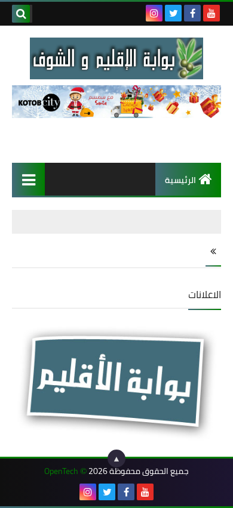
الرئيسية (180, 180)
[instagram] (154, 13)
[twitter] (173, 13)
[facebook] (192, 13)
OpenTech (61, 471)
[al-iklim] (116, 58)
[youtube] (211, 13)
